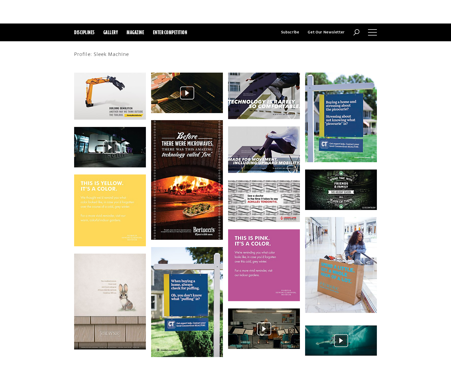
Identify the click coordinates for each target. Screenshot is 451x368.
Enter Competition (170, 32)
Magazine (135, 32)
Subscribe (290, 32)
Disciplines (84, 32)
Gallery (110, 32)
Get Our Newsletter (326, 32)
